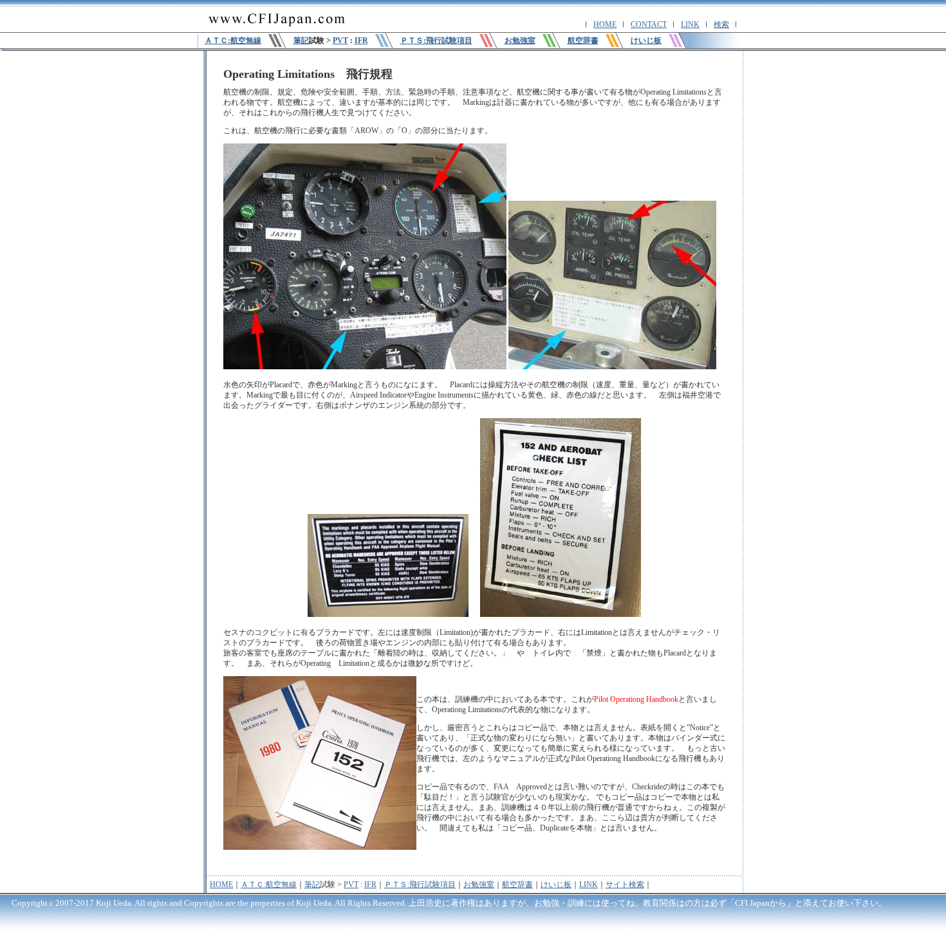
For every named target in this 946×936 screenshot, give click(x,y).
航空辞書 (517, 884)
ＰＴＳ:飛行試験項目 (420, 884)
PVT (340, 40)
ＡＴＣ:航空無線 (269, 884)
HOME (605, 24)
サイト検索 (625, 884)
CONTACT (649, 24)
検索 (721, 24)
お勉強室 (478, 884)
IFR (361, 40)
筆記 (301, 40)
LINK (690, 24)
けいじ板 (556, 884)
